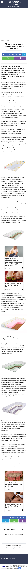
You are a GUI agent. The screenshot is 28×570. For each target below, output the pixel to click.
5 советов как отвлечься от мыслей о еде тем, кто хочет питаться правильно (14, 535)
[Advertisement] (14, 25)
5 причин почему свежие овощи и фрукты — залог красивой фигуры (13, 123)
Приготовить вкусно (14, 3)
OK (19, 568)
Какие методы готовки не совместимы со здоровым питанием (13, 131)
